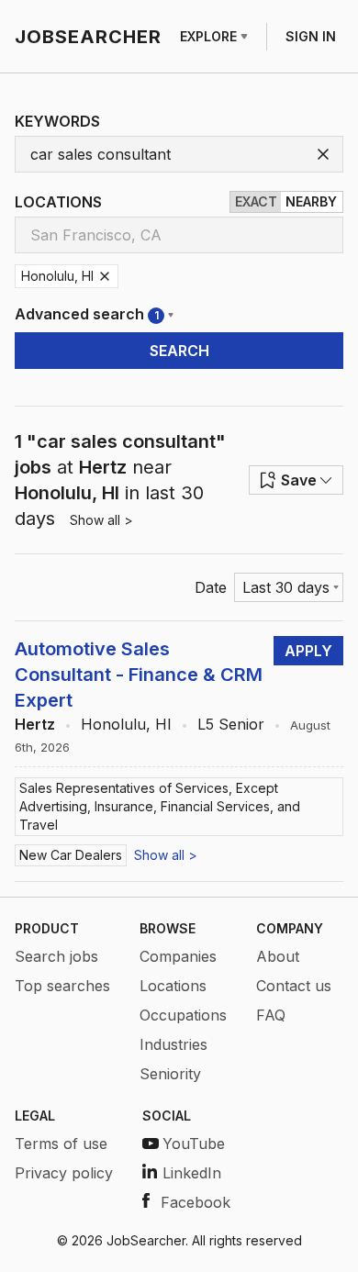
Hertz (35, 724)
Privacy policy (64, 1173)
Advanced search (87, 314)
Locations (173, 985)
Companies (178, 956)
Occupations (183, 1015)
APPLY (308, 651)
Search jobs (56, 956)
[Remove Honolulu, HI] (104, 276)
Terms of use (61, 1143)
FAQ (270, 1015)
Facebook (195, 1202)
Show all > (101, 520)
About (277, 956)
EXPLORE (208, 36)
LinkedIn (191, 1173)
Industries (173, 1044)
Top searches (62, 985)
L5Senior (230, 724)
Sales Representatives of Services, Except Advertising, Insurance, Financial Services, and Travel (159, 806)
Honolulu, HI (126, 724)
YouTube (193, 1143)
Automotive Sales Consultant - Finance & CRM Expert (139, 674)
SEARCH (179, 350)
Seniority (170, 1074)
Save (299, 480)
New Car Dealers (70, 855)
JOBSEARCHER (88, 37)
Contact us (293, 985)
